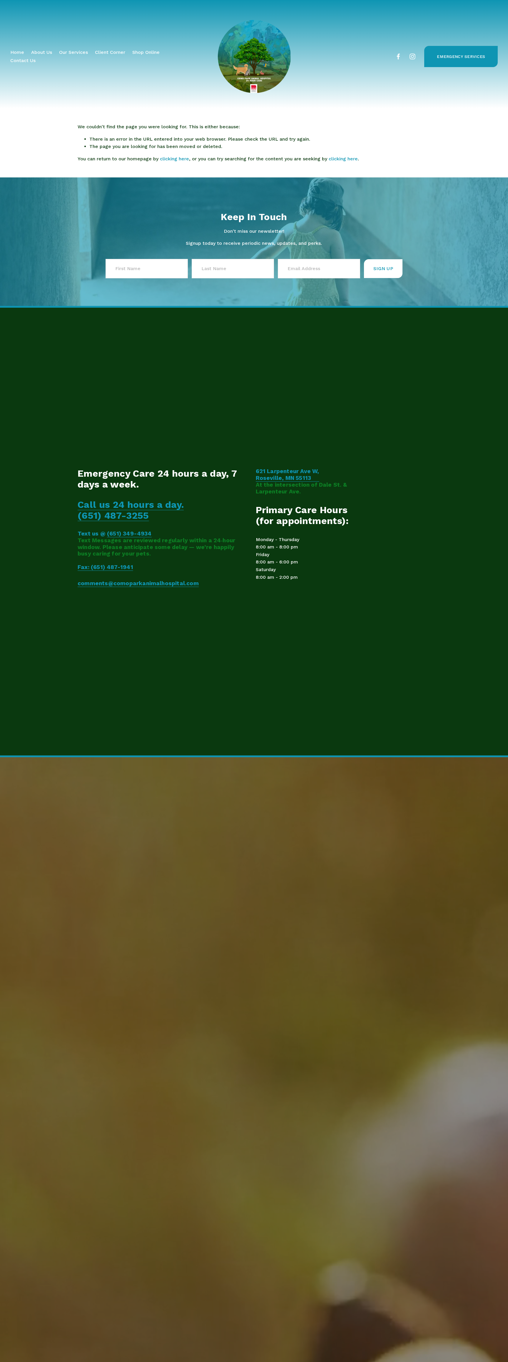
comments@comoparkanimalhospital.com (138, 583)
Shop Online (146, 52)
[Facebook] (398, 56)
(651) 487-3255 (113, 515)
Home (17, 52)
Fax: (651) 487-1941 (105, 567)
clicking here (174, 159)
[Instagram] (412, 56)
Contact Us (23, 60)
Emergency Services (461, 56)
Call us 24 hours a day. (131, 504)
